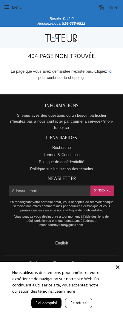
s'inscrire (102, 190)
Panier (112, 7)
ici (110, 71)
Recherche (61, 147)
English (61, 243)
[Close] (118, 267)
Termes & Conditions (62, 154)
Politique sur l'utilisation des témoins (61, 169)
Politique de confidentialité (61, 162)
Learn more (65, 291)
